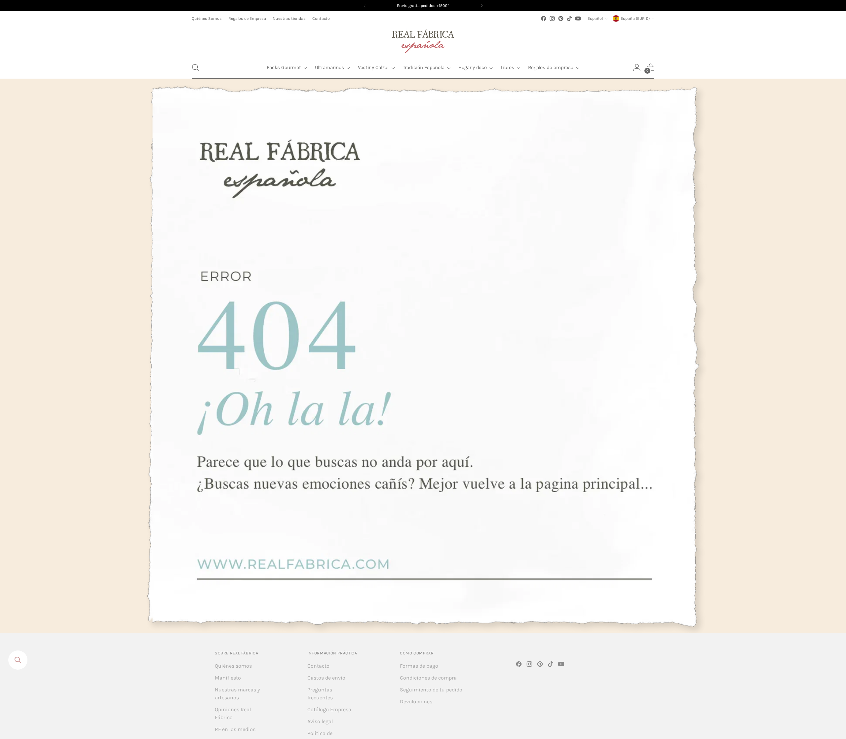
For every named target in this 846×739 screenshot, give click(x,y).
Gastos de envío (326, 678)
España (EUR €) (635, 18)
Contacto (318, 666)
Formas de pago (419, 666)
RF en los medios (235, 729)
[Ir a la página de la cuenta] (636, 67)
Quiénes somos (233, 666)
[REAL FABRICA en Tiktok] (569, 18)
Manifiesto (228, 678)
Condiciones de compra (428, 678)
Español (595, 18)
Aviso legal (320, 721)
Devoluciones (416, 701)
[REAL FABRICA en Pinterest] (561, 18)
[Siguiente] (481, 5)
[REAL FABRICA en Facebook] (544, 18)
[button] (195, 67)
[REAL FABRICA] (423, 39)
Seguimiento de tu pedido (431, 689)
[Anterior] (365, 5)
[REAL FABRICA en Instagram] (552, 18)
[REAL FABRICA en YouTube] (578, 18)
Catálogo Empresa (329, 709)
